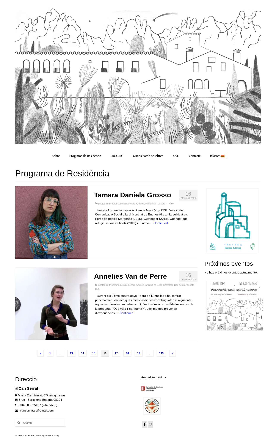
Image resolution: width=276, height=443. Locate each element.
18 (127, 353)
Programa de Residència (122, 203)
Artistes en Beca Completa (159, 285)
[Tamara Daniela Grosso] (51, 222)
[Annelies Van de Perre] (51, 303)
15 (93, 353)
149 (161, 353)
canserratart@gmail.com (36, 410)
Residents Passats (155, 203)
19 (138, 353)
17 (116, 353)
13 (71, 353)
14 (82, 353)
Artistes (140, 203)
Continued (161, 223)
